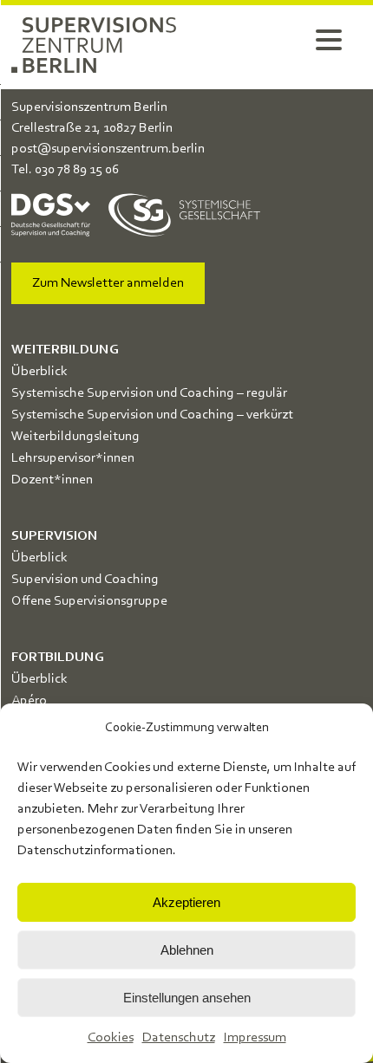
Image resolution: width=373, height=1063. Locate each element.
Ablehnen (186, 950)
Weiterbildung (65, 350)
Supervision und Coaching (85, 580)
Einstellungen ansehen (187, 997)
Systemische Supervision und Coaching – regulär (149, 393)
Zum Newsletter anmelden (108, 283)
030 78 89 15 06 (77, 170)
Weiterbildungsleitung (75, 437)
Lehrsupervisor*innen (72, 458)
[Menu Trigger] (329, 39)
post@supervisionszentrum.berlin (108, 149)
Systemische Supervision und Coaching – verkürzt (152, 415)
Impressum (255, 1038)
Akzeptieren (186, 902)
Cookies (111, 1038)
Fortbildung (57, 657)
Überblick (39, 372)
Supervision (54, 536)
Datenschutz (178, 1038)
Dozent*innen (52, 480)
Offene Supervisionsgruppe (89, 601)
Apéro (29, 701)
